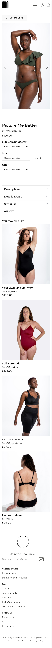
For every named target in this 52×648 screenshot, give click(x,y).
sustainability (9, 593)
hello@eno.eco (11, 602)
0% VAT (6, 291)
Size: (5, 153)
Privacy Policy (37, 641)
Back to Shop (16, 18)
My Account (9, 573)
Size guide (37, 158)
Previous (4, 65)
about (5, 588)
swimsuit (16, 291)
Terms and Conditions (15, 606)
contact (6, 597)
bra (13, 519)
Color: (5, 165)
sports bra (16, 443)
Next (47, 65)
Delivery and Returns (14, 577)
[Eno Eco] (5, 4)
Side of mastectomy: (14, 142)
